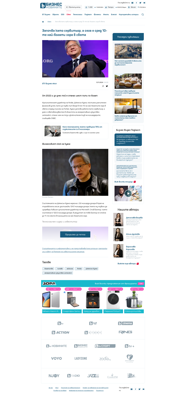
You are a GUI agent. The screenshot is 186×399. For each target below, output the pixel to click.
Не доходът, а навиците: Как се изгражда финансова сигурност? (127, 136)
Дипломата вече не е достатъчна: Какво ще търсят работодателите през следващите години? (126, 167)
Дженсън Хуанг (91, 269)
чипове (60, 269)
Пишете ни (100, 390)
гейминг (70, 269)
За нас (51, 388)
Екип (56, 388)
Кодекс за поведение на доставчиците (95, 388)
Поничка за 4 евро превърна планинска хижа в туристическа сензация (127, 93)
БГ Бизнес (46, 14)
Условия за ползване (59, 390)
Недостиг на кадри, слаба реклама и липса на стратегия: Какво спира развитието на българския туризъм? (128, 150)
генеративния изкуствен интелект (58, 273)
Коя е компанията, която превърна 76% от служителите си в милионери (82, 128)
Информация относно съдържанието (81, 390)
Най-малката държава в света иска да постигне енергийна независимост (128, 63)
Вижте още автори (127, 263)
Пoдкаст (88, 14)
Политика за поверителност (70, 388)
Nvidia (79, 269)
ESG (62, 14)
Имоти (106, 14)
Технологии (77, 14)
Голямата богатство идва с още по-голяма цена (81, 133)
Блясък (114, 14)
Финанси (97, 14)
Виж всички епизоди (124, 182)
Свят (69, 14)
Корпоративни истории (129, 14)
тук (141, 284)
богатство (49, 269)
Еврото (56, 14)
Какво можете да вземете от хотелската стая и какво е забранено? (126, 118)
